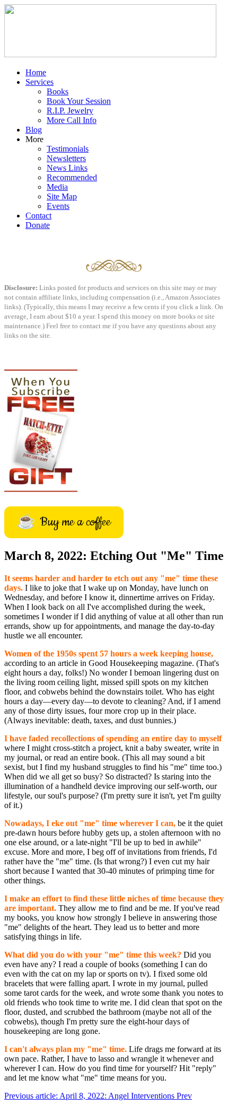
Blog (33, 129)
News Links (67, 167)
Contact (38, 215)
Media (57, 186)
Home (35, 72)
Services (39, 81)
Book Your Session (79, 101)
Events (58, 206)
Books (57, 91)
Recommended (72, 177)
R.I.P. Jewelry (70, 110)
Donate (37, 225)
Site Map (62, 196)
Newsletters (66, 158)
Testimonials (68, 148)
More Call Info (72, 120)
